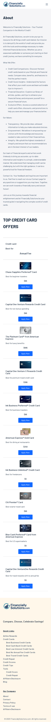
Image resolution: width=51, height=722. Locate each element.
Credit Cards (8, 639)
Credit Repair (9, 659)
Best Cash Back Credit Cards (19, 646)
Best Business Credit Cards (18, 642)
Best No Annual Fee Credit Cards (20, 652)
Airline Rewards (10, 636)
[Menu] (47, 4)
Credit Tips (8, 665)
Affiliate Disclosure (12, 678)
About (6, 696)
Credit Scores (9, 662)
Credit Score (12, 672)
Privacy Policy (9, 702)
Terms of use (9, 706)
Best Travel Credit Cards (17, 655)
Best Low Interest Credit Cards (20, 649)
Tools (5, 668)
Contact (7, 699)
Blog (5, 682)
